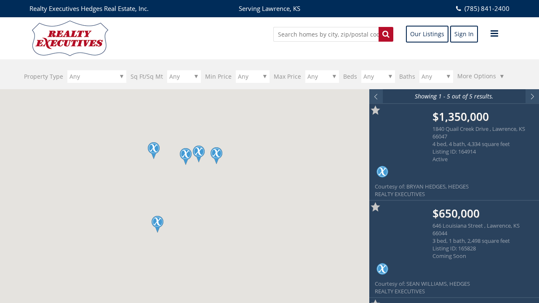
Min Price (218, 76)
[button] (157, 224)
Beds (350, 76)
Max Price (287, 76)
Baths (407, 76)
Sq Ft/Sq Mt (147, 76)
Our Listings (427, 34)
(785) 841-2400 (486, 8)
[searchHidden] (386, 34)
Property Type (43, 76)
